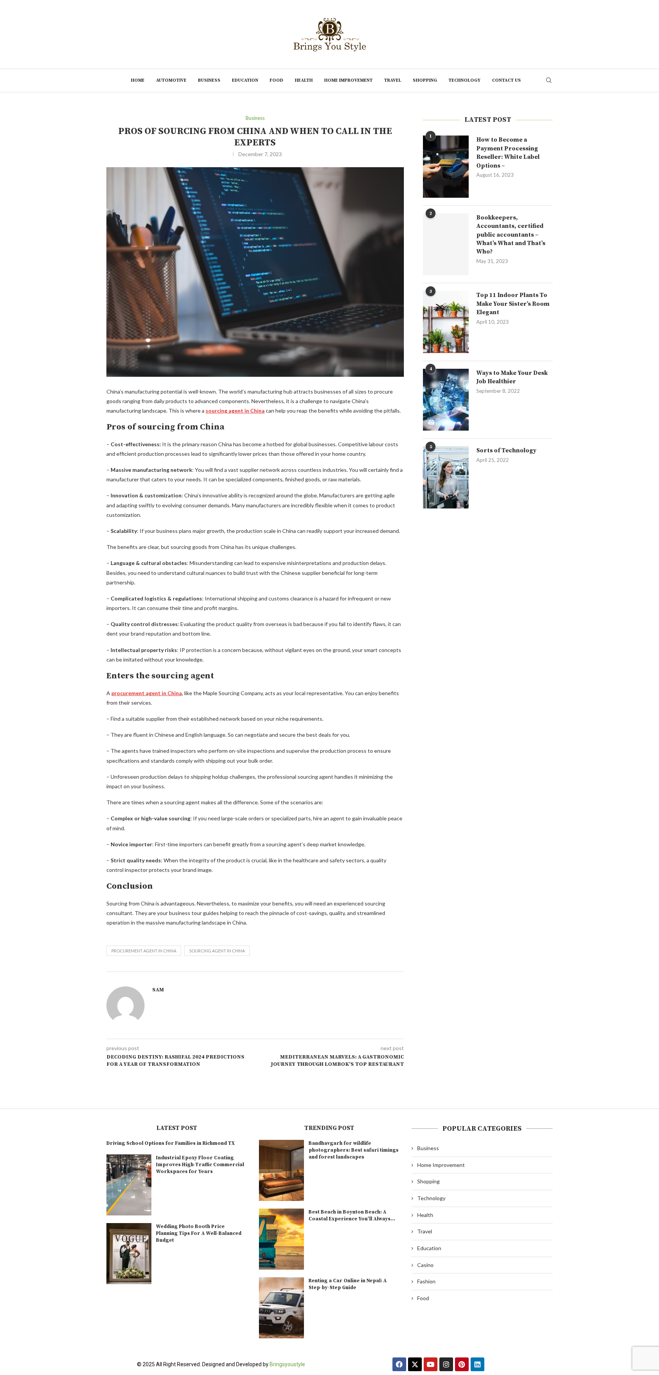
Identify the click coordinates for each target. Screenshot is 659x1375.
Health (304, 80)
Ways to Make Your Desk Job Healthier (512, 377)
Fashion (426, 1281)
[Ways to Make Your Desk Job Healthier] (446, 400)
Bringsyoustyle (287, 1364)
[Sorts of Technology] (446, 477)
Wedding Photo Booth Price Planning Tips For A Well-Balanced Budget (198, 1233)
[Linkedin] (477, 1364)
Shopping (425, 80)
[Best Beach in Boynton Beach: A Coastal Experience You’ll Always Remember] (281, 1239)
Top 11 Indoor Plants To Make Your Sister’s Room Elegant (513, 303)
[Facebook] (399, 1364)
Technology (464, 80)
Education (245, 80)
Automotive (171, 80)
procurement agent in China (143, 950)
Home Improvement (348, 80)
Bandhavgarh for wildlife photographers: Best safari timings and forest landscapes (354, 1150)
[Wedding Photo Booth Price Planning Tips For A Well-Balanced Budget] (128, 1253)
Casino (425, 1265)
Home (138, 80)
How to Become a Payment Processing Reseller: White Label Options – (508, 152)
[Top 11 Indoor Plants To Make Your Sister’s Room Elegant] (446, 322)
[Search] (549, 80)
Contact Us (506, 80)
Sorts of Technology (506, 450)
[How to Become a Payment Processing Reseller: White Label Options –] (446, 166)
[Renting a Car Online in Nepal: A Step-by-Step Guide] (281, 1307)
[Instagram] (446, 1364)
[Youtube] (430, 1364)
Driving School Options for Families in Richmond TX (170, 1143)
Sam (158, 989)
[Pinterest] (462, 1364)
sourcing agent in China (217, 950)
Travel (392, 80)
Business (209, 80)
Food (276, 80)
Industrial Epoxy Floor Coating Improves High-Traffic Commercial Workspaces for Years (200, 1165)
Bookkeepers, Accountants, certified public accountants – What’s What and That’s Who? (510, 235)
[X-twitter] (415, 1364)
